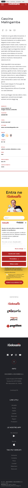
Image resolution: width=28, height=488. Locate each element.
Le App (23, 1)
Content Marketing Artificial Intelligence (11, 486)
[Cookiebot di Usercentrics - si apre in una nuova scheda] (17, 223)
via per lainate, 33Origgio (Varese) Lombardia (9, 108)
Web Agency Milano (11, 484)
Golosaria (7, 1)
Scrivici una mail (5, 122)
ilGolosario (3, 1)
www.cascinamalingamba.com (9, 127)
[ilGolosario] (14, 3)
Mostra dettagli (19, 248)
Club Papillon (18, 1)
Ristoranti (4, 15)
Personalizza (13, 258)
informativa (11, 275)
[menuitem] (14, 390)
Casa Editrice (12, 1)
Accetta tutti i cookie (14, 253)
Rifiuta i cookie (14, 264)
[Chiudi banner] (25, 222)
